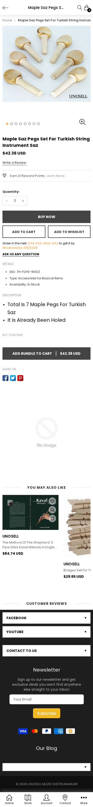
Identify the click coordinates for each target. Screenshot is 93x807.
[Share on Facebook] (5, 378)
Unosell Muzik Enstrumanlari (53, 784)
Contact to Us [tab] (21, 650)
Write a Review (14, 162)
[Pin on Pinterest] (20, 378)
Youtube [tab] (15, 632)
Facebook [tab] (16, 618)
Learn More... (56, 175)
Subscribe (46, 713)
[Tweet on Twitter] (13, 378)
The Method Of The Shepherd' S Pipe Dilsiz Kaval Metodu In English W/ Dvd (29, 544)
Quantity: (11, 191)
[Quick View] (52, 510)
